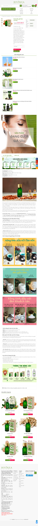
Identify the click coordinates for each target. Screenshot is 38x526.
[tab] (7, 155)
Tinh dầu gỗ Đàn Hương (28, 410)
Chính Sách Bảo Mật (21, 476)
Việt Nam (31, 25)
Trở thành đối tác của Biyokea (16, 478)
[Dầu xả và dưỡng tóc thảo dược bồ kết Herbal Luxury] (7, 94)
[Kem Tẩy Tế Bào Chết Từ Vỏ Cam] (7, 61)
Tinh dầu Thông (10, 456)
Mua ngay (17, 51)
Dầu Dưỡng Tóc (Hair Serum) (18, 79)
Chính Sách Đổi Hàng (21, 486)
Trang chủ (21, 8)
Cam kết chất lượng (21, 481)
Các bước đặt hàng (21, 484)
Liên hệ (31, 13)
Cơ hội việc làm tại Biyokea (15, 475)
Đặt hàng (7, 414)
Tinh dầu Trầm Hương (28, 433)
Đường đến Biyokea (15, 480)
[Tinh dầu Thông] (9, 448)
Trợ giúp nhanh (20, 471)
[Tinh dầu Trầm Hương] (28, 425)
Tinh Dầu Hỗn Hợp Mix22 (17, 68)
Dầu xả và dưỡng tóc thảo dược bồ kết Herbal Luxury (22, 90)
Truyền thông (31, 8)
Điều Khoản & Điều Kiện (21, 474)
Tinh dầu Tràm (10, 433)
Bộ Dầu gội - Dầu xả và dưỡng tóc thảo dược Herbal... (22, 101)
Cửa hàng (31, 10)
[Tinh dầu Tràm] (9, 425)
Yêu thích (12, 414)
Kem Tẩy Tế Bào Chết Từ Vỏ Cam (19, 57)
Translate (29, 6)
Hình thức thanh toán (21, 479)
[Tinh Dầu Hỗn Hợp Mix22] (7, 72)
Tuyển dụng (21, 13)
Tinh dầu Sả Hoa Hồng (28, 456)
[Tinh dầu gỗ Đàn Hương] (28, 402)
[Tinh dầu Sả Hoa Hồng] (28, 448)
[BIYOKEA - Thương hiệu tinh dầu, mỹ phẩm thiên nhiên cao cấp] (19, 2)
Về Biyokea (15, 470)
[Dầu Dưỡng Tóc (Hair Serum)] (7, 83)
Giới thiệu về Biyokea (15, 473)
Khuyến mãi (21, 10)
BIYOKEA (31, 23)
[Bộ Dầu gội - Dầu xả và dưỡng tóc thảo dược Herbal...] (7, 106)
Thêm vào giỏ (17, 49)
